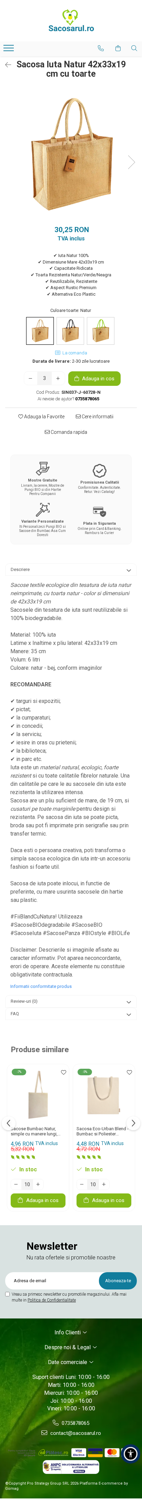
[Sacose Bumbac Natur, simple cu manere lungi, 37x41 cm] (38, 1095)
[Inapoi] (5, 65)
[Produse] (9, 50)
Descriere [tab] (20, 569)
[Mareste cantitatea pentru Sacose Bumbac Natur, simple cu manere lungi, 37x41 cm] (38, 1184)
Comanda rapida (68, 432)
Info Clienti (68, 1332)
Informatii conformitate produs (41, 986)
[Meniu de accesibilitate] (130, 1454)
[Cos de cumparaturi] (118, 48)
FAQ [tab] (15, 1013)
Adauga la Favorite (43, 416)
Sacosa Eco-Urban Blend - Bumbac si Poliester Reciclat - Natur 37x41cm (103, 1131)
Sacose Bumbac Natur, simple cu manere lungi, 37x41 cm (34, 1131)
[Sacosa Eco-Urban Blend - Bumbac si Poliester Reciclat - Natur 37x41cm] (104, 1095)
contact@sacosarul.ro (75, 1433)
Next (131, 162)
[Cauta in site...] (134, 48)
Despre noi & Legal (68, 1347)
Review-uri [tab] (24, 1001)
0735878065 (74, 1423)
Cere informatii (97, 416)
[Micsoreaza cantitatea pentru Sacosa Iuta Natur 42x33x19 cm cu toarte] (31, 378)
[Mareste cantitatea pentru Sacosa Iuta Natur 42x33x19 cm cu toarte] (58, 378)
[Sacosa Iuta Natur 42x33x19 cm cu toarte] (71, 155)
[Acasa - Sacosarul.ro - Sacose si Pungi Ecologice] (71, 21)
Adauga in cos (97, 378)
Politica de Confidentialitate (52, 1300)
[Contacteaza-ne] (101, 48)
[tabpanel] (71, 155)
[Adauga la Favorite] (62, 1073)
